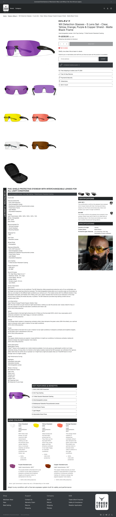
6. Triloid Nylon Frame (38, 407)
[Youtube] (106, 515)
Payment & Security (66, 77)
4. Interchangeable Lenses (39, 400)
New (4, 502)
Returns (27, 505)
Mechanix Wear (8, 500)
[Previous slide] (3, 2)
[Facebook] (101, 515)
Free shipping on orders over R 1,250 (71, 70)
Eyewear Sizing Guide (71, 65)
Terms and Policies (25, 514)
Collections (64, 81)
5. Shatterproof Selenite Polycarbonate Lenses (45, 403)
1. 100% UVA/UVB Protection (40, 389)
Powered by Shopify (14, 514)
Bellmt (8, 514)
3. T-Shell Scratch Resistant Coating (42, 396)
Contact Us (28, 500)
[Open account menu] (107, 8)
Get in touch (64, 85)
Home (5, 16)
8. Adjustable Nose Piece (39, 414)
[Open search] (104, 8)
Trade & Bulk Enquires (76, 500)
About (49, 500)
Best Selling (7, 505)
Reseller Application (75, 505)
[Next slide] (111, 2)
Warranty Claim (30, 502)
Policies (49, 508)
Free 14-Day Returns (67, 74)
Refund (49, 502)
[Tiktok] (109, 515)
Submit (103, 59)
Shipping (28, 508)
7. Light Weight (36, 410)
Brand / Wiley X (12, 16)
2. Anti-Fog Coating (37, 393)
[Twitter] (112, 515)
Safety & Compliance (75, 502)
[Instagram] (103, 515)
